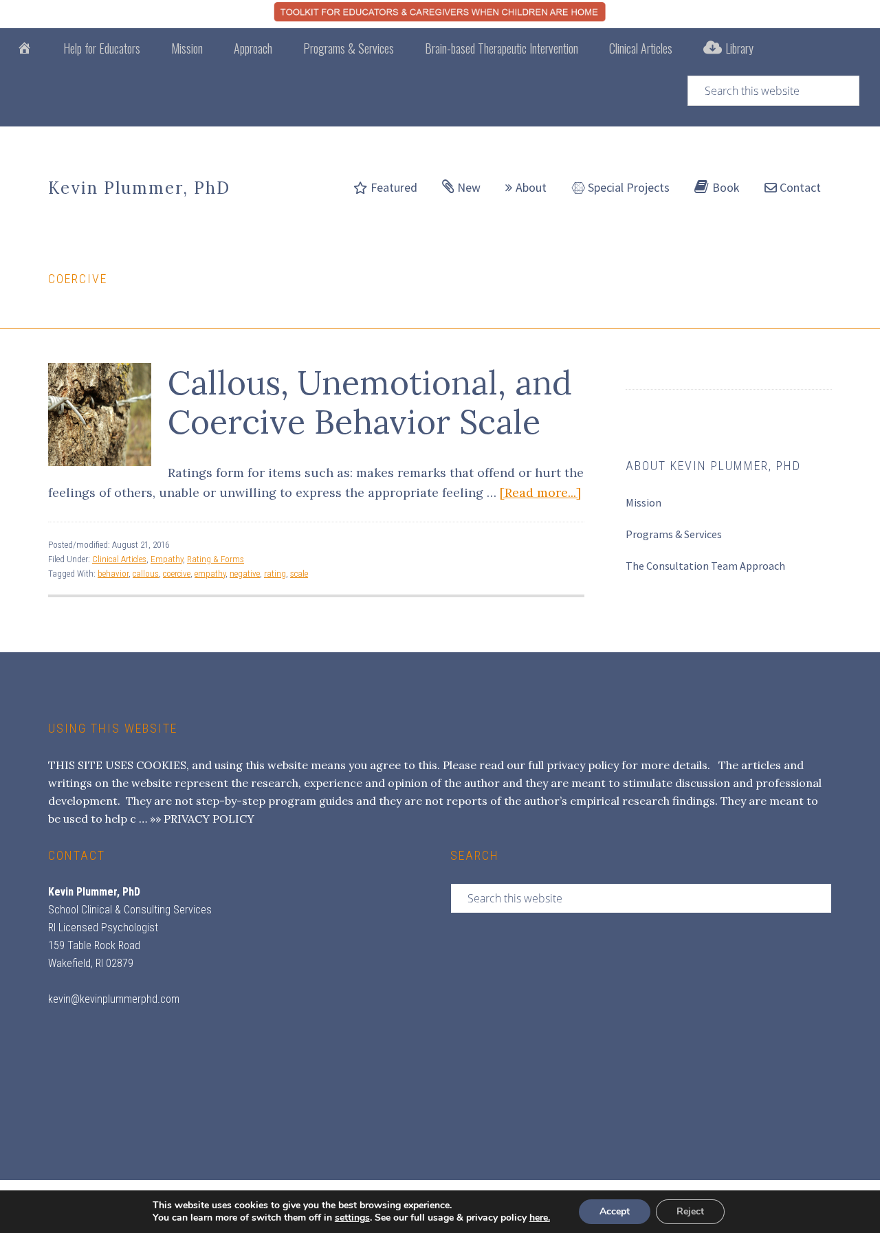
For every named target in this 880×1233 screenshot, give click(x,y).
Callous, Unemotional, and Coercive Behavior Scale (370, 402)
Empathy (167, 559)
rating (275, 573)
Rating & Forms (215, 559)
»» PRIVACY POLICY (202, 818)
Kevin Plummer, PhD (139, 188)
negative (245, 573)
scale (299, 573)
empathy (210, 573)
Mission (643, 502)
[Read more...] (540, 492)
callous (146, 573)
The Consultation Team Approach (705, 566)
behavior (113, 573)
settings (352, 1218)
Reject (690, 1211)
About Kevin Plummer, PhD (713, 465)
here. (539, 1217)
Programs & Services (674, 534)
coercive (176, 573)
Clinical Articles (119, 559)
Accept (615, 1211)
